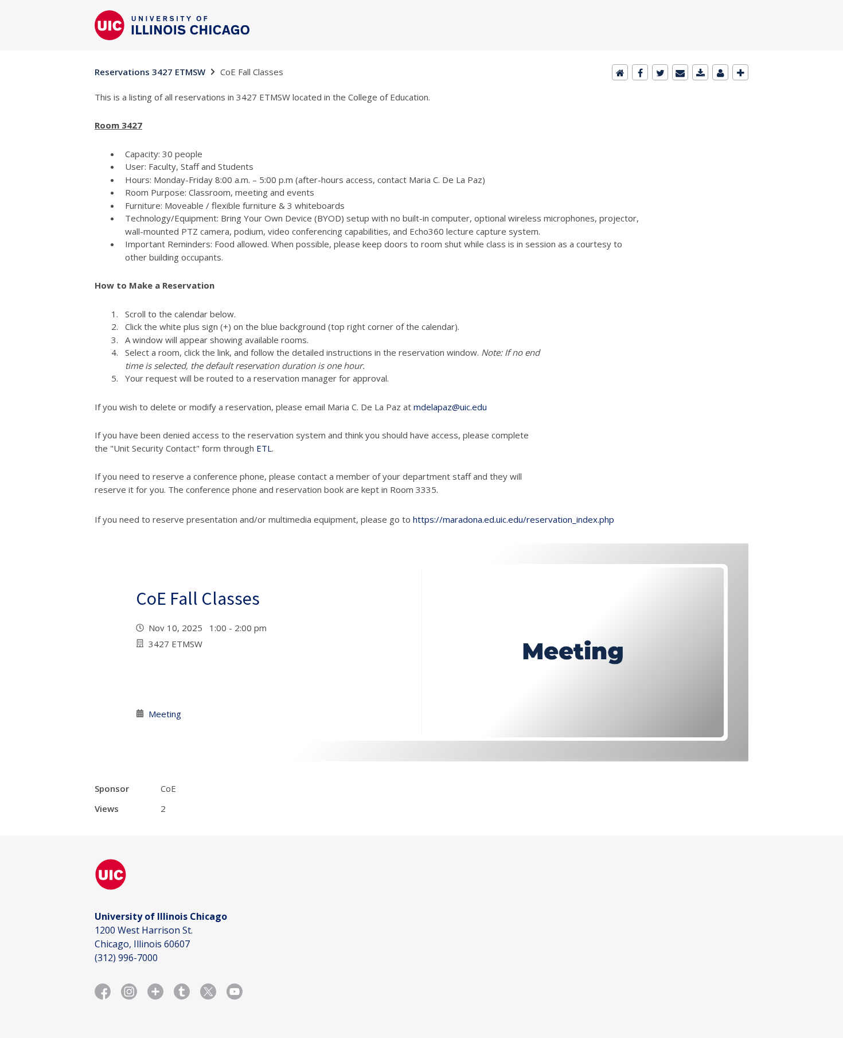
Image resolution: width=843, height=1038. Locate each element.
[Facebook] (640, 72)
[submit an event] (740, 72)
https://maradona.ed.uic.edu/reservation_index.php (513, 519)
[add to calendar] (700, 72)
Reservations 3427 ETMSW (150, 71)
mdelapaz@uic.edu (450, 407)
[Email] (680, 72)
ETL (264, 448)
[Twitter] (660, 72)
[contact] (720, 72)
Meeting (165, 714)
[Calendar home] (620, 72)
